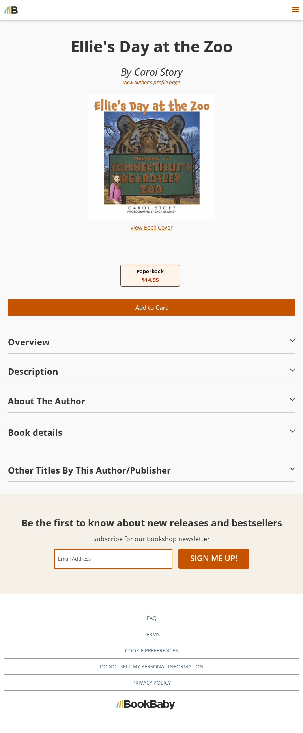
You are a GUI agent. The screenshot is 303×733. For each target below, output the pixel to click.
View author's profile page (151, 82)
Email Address (74, 558)
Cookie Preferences (151, 650)
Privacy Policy (151, 682)
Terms (152, 634)
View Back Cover (151, 227)
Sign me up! (214, 558)
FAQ (152, 618)
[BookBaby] (11, 10)
